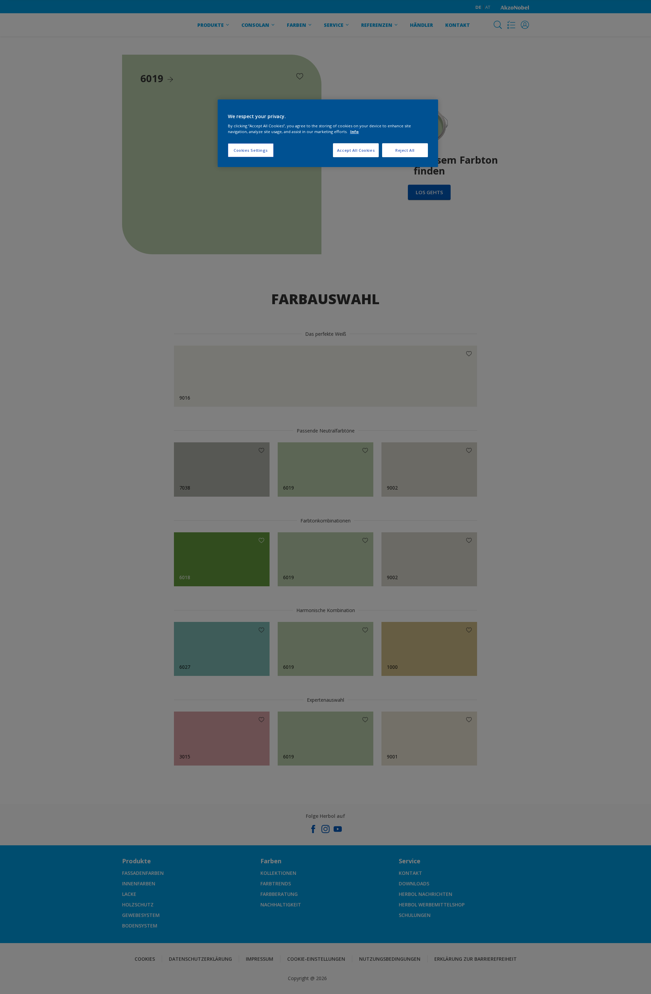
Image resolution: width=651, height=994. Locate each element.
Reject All (405, 150)
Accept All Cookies (356, 150)
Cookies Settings (251, 150)
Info (354, 131)
